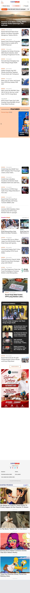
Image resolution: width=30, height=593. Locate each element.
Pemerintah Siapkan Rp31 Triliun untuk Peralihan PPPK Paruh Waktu (10, 251)
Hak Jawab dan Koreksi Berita (8, 477)
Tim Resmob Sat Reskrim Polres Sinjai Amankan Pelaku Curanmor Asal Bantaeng (20, 334)
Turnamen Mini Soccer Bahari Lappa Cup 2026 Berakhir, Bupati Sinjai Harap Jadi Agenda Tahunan (10, 241)
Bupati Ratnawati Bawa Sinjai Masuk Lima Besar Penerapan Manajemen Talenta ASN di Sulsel (10, 33)
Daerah (3, 229)
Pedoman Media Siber (6, 474)
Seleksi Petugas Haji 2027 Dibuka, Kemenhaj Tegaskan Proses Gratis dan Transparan (10, 72)
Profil (16, 471)
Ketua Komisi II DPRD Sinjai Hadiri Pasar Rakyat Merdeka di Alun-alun (10, 190)
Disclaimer (17, 474)
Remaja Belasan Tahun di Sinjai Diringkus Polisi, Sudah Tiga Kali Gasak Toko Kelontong (20, 328)
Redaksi (3, 471)
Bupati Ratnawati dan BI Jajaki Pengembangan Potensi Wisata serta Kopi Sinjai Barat (10, 359)
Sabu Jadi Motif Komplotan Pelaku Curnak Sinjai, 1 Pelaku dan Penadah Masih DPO (20, 341)
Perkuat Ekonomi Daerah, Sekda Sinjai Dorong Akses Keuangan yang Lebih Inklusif (10, 261)
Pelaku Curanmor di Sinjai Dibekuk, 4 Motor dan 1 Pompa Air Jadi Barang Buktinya (20, 348)
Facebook (10, 470)
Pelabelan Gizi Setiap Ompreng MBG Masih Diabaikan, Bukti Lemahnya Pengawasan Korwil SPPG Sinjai (10, 53)
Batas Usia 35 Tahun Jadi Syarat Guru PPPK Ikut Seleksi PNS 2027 (10, 82)
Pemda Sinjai (5, 112)
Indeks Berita (15, 366)
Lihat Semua (25, 217)
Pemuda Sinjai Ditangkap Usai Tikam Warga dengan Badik (10, 61)
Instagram (13, 470)
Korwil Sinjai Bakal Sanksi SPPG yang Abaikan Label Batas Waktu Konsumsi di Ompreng (13, 296)
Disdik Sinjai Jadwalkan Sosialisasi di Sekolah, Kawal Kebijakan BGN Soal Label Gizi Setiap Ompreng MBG (10, 181)
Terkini (17, 6)
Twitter (15, 470)
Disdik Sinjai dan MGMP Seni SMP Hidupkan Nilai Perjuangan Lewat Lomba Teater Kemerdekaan (10, 171)
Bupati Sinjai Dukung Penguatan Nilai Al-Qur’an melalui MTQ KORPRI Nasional (10, 43)
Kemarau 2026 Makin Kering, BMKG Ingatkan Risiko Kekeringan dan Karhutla (13, 23)
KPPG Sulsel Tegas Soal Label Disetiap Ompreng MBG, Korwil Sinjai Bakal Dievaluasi (10, 102)
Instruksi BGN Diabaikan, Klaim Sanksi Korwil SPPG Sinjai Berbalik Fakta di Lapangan (10, 210)
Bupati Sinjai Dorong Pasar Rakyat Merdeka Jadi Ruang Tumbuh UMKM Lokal (9, 200)
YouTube (17, 470)
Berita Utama (6, 6)
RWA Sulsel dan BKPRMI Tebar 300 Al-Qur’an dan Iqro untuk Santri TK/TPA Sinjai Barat (10, 92)
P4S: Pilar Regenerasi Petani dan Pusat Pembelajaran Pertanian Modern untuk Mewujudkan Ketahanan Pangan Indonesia (10, 271)
